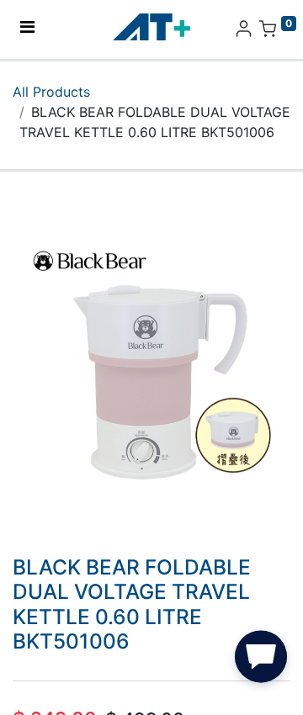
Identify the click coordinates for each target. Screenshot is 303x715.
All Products (51, 91)
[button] (261, 660)
